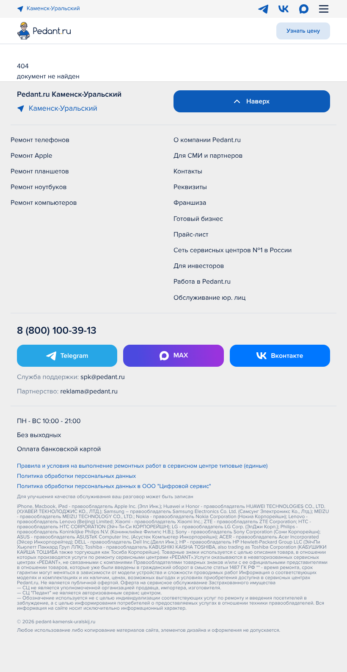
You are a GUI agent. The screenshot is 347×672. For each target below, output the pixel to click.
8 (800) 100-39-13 (56, 331)
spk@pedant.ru (102, 377)
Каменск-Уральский (53, 8)
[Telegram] (263, 9)
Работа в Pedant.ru (202, 281)
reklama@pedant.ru (89, 391)
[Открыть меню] (323, 9)
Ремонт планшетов (40, 171)
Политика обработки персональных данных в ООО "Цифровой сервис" (114, 487)
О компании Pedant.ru (207, 140)
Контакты (188, 171)
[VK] (283, 9)
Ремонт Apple (31, 155)
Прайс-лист (191, 234)
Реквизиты (190, 187)
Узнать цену (303, 31)
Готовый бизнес (198, 219)
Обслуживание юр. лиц (209, 297)
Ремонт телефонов (40, 140)
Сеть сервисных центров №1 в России (233, 250)
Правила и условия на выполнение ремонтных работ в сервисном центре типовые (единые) (142, 466)
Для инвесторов (199, 266)
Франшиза (190, 202)
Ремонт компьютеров (44, 202)
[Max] (304, 9)
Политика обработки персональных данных (76, 477)
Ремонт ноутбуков (39, 187)
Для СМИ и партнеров (208, 155)
